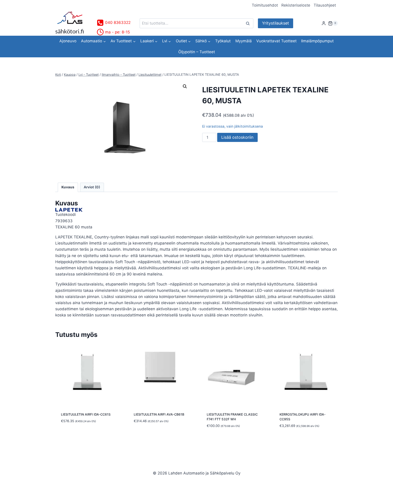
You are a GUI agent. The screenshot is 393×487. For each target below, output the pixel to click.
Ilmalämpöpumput (317, 41)
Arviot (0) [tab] (92, 187)
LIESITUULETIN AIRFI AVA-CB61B (159, 414)
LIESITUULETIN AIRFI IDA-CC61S (86, 414)
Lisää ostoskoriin (237, 137)
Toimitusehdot (265, 5)
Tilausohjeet (325, 5)
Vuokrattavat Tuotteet (276, 41)
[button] (185, 86)
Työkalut (223, 41)
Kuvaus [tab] (67, 187)
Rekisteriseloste (295, 5)
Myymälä (243, 41)
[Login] (323, 23)
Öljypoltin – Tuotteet (196, 52)
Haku (249, 23)
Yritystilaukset (275, 23)
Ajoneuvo (67, 41)
